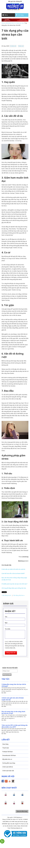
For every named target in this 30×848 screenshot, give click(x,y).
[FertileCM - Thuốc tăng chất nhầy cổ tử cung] (14, 804)
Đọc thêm (4, 692)
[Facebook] (3, 781)
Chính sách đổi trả (7, 767)
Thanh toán (5, 748)
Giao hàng (5, 744)
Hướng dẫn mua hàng (8, 763)
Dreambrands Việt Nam (9, 755)
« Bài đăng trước (6, 595)
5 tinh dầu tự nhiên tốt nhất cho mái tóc (13, 569)
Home (3, 23)
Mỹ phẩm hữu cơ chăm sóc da (14, 23)
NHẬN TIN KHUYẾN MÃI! (10, 668)
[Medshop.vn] (15, 7)
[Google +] (6, 781)
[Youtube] (9, 781)
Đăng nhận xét (10, 653)
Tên (6, 616)
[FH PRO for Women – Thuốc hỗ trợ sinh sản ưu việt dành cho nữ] (6, 796)
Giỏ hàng (21, 15)
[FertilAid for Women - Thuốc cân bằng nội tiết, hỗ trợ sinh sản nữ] (6, 804)
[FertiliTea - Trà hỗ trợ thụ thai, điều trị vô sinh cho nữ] (22, 804)
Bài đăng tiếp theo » (19, 595)
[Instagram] (13, 781)
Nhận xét (21, 46)
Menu (6, 15)
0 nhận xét (13, 46)
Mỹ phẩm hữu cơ (7, 759)
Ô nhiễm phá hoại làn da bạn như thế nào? (14, 584)
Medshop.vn (19, 817)
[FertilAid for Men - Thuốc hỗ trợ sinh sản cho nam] (22, 796)
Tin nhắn (7, 629)
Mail (6, 622)
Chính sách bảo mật (8, 770)
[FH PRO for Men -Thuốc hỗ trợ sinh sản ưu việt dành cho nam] (14, 796)
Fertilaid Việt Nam (7, 751)
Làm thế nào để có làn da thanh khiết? (13, 573)
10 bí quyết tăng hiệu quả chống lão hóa (14, 588)
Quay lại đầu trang (22, 811)
